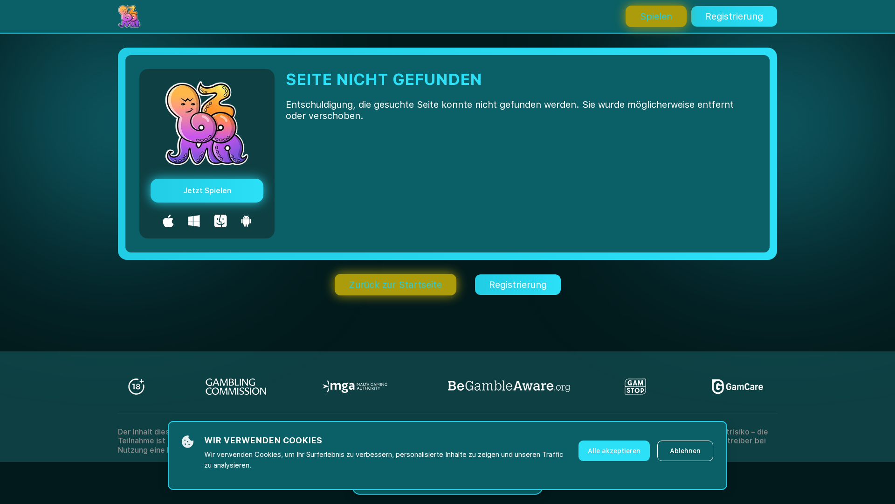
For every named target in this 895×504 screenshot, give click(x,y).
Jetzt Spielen (207, 190)
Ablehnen (685, 451)
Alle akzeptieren (614, 451)
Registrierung (734, 16)
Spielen (656, 16)
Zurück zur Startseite (395, 284)
